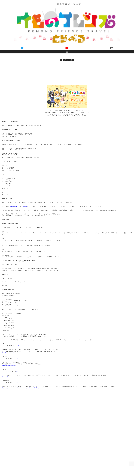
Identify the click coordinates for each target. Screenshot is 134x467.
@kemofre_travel (13, 204)
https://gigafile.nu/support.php (8, 364)
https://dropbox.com (6, 375)
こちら (56, 112)
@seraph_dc (24, 204)
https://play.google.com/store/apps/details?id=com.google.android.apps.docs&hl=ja (20, 386)
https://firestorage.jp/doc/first (8, 351)
